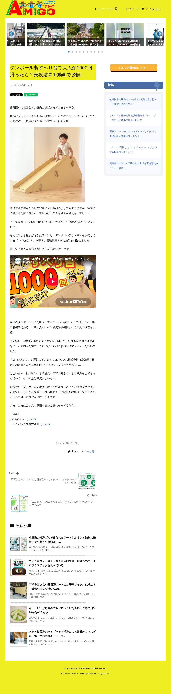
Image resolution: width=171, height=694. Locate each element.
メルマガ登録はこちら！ (133, 67)
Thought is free (103, 674)
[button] (13, 35)
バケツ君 (89, 451)
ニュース (40, 85)
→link (31, 419)
